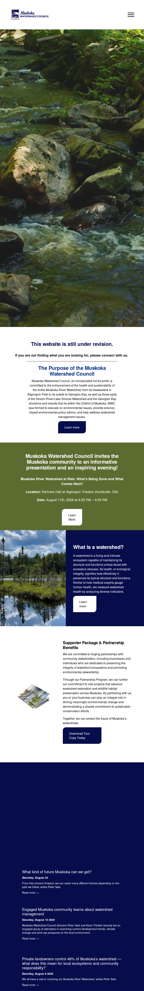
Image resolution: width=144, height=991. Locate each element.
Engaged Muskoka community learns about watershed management (67, 911)
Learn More (72, 517)
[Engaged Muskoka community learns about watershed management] (72, 902)
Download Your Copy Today (79, 735)
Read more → (30, 892)
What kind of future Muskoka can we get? (57, 871)
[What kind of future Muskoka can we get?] (72, 865)
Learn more (72, 427)
